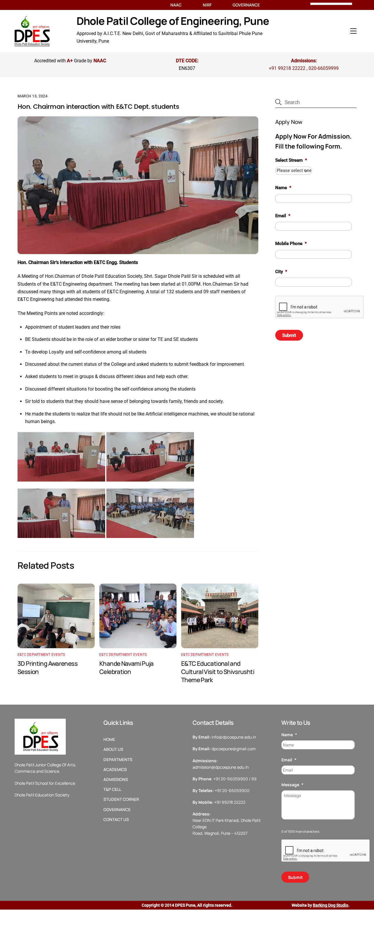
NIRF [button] (207, 5)
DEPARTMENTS (117, 759)
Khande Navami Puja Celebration (126, 667)
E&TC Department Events (41, 655)
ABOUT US (113, 749)
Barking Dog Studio (330, 905)
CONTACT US (116, 819)
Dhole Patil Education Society (42, 795)
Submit (289, 335)
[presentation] (319, 307)
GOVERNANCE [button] (246, 5)
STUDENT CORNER (121, 799)
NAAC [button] (175, 5)
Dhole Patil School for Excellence (45, 783)
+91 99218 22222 (287, 68)
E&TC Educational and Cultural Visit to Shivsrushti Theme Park (217, 671)
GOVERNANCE (117, 809)
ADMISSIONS (115, 779)
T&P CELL (112, 789)
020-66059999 (324, 68)
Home (109, 739)
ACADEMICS (115, 769)
